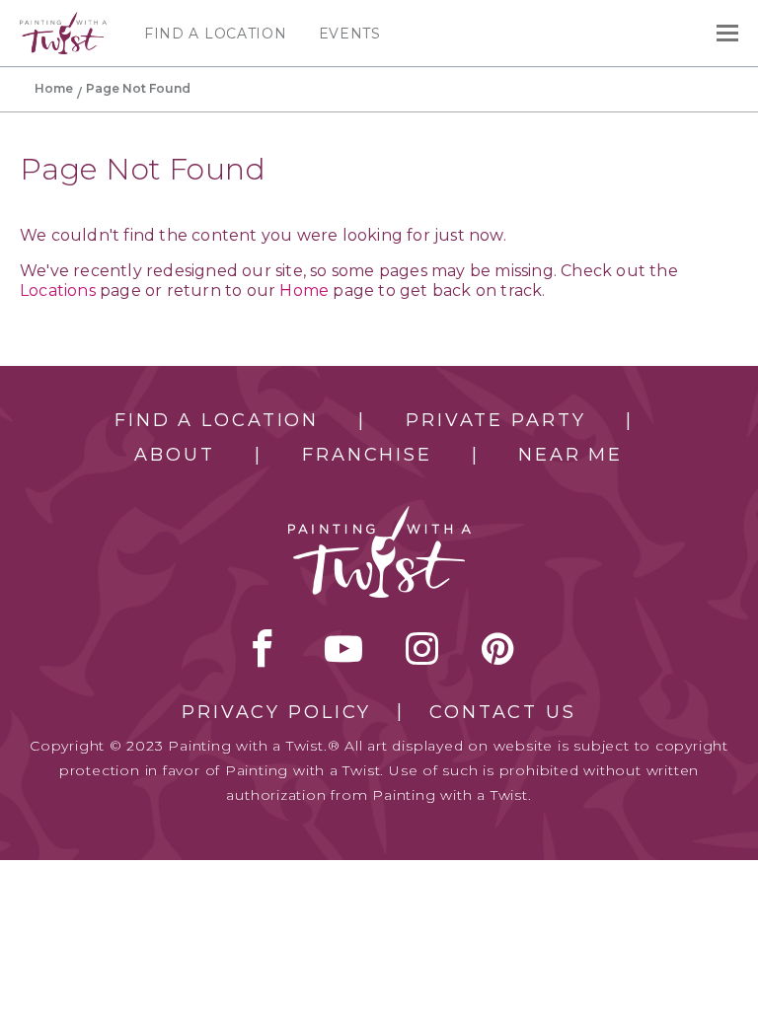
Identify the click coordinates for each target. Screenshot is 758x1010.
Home (54, 88)
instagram (422, 648)
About (174, 455)
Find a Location (215, 33)
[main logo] (63, 21)
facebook (262, 648)
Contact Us (502, 712)
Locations (58, 290)
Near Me (570, 455)
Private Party (495, 420)
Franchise (367, 455)
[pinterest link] (498, 648)
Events (350, 33)
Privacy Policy (276, 712)
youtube (343, 648)
